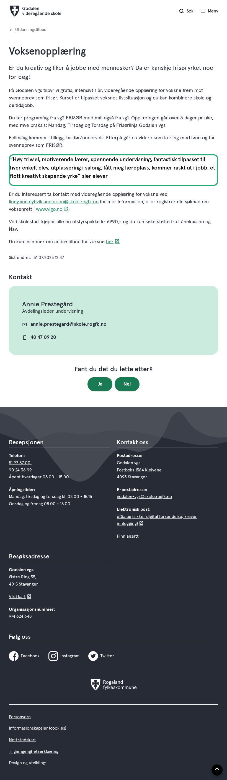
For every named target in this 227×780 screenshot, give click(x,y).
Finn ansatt (128, 536)
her (110, 241)
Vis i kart (17, 596)
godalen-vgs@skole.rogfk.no (144, 496)
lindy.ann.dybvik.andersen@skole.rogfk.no (54, 201)
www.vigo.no (49, 209)
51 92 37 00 (20, 463)
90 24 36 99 (20, 470)
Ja (99, 384)
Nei (127, 384)
